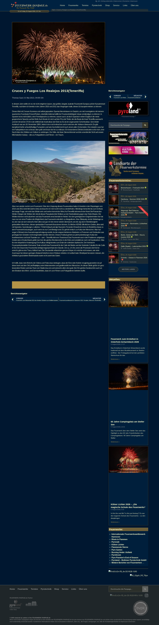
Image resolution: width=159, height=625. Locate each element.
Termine (85, 5)
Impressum (133, 1)
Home (62, 5)
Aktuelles (114, 279)
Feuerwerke (73, 5)
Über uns (134, 5)
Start (53, 10)
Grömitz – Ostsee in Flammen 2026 (134, 258)
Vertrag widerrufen (107, 1)
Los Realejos (35, 265)
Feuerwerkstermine (120, 180)
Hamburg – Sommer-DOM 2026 (133, 199)
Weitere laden (128, 269)
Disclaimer (126, 1)
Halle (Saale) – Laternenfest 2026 (133, 246)
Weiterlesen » (115, 359)
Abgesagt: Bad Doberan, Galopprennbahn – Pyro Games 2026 (132, 213)
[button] (96, 1)
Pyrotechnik (97, 5)
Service (116, 5)
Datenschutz (118, 1)
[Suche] (145, 125)
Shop (107, 5)
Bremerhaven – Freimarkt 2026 (132, 188)
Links (125, 5)
